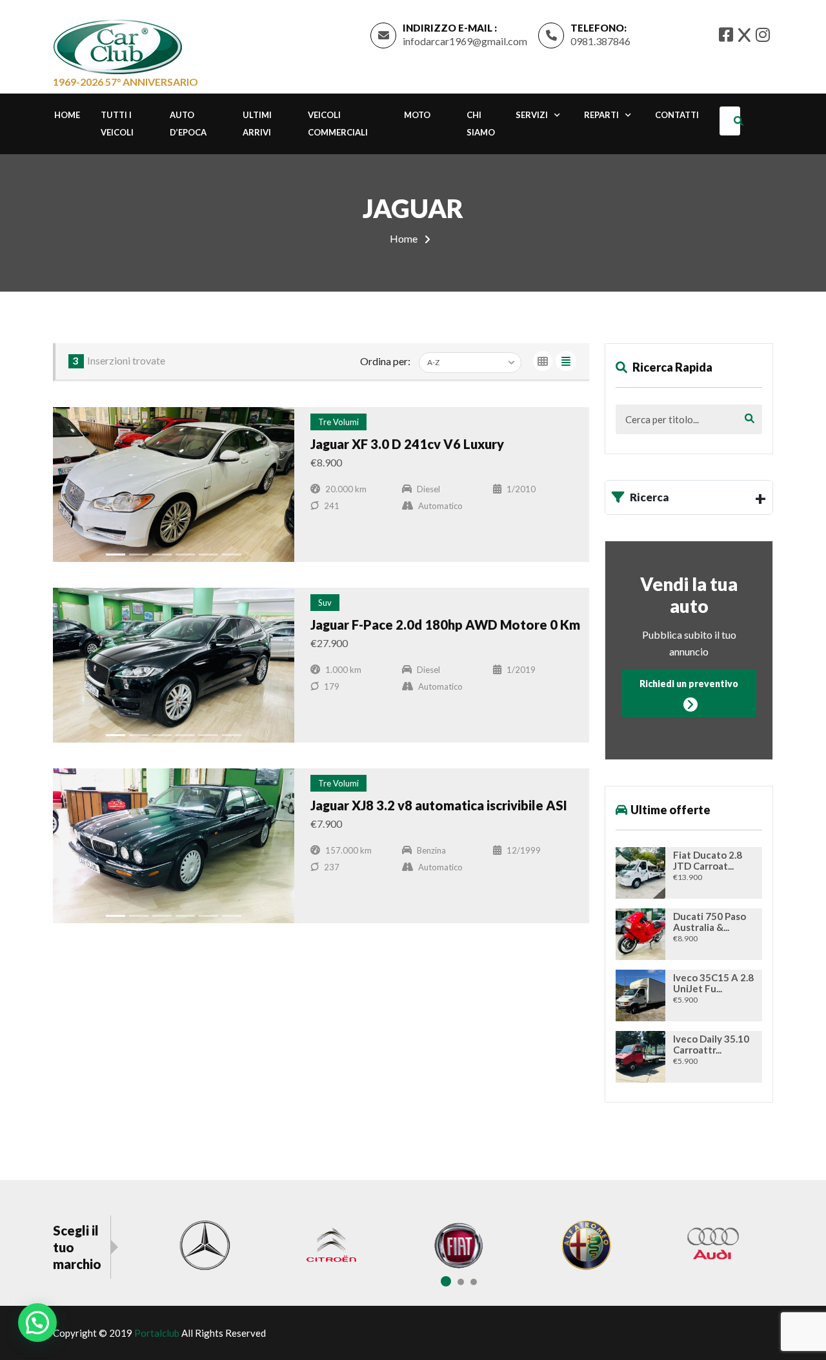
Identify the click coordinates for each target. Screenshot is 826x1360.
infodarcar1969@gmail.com (465, 41)
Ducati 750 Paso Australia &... (709, 922)
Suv (325, 602)
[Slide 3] (162, 554)
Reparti (601, 115)
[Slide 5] (208, 554)
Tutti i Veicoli (117, 123)
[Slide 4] (185, 554)
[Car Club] (117, 43)
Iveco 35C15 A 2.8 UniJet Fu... (713, 983)
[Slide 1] (115, 554)
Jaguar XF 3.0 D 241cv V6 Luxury (407, 444)
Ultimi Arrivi (257, 123)
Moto (417, 115)
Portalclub (156, 1333)
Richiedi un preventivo (689, 683)
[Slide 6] (231, 554)
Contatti (677, 115)
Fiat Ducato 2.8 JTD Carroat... (707, 861)
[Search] (741, 121)
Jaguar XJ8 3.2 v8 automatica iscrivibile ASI (438, 805)
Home (67, 115)
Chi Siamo (481, 123)
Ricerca (649, 497)
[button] (37, 1322)
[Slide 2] (138, 554)
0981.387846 (600, 41)
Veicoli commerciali (338, 123)
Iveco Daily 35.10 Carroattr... (711, 1044)
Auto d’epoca (188, 123)
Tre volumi (338, 422)
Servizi (532, 115)
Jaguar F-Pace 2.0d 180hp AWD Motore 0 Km (445, 624)
